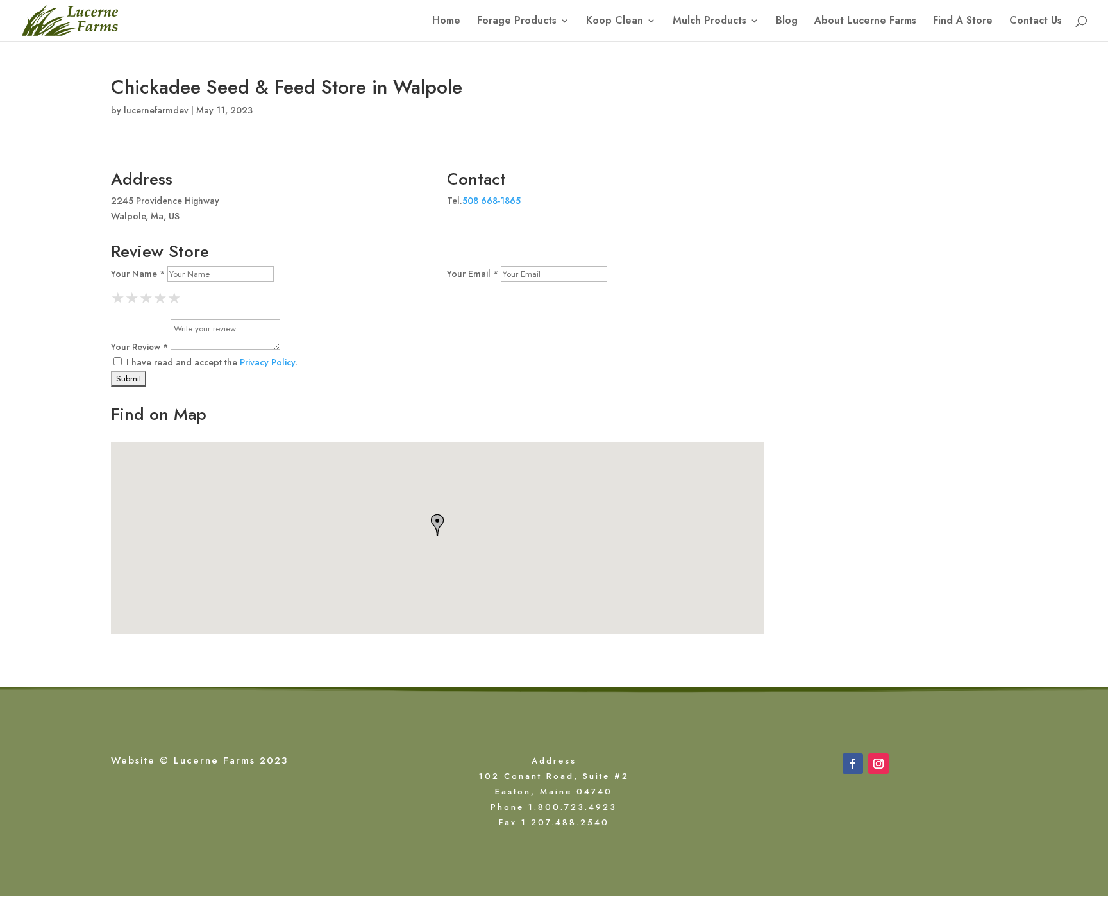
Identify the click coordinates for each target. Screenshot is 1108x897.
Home (446, 22)
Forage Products (517, 22)
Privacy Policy (267, 362)
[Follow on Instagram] (878, 763)
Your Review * (139, 346)
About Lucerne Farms (865, 22)
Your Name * (138, 273)
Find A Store (963, 22)
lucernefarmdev (156, 110)
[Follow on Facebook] (853, 763)
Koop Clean (614, 22)
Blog (787, 22)
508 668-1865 (491, 200)
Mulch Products (709, 22)
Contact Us (1035, 22)
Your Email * (472, 273)
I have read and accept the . (211, 362)
